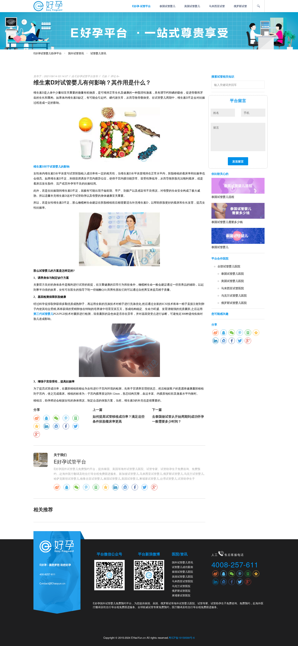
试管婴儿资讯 (98, 53)
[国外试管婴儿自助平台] (47, 6)
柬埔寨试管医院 (181, 595)
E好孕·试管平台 (141, 6)
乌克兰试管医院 (181, 586)
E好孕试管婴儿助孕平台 (47, 53)
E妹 (104, 76)
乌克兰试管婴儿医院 (234, 295)
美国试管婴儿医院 (232, 281)
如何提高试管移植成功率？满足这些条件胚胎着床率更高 (119, 419)
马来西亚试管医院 (232, 288)
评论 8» (114, 76)
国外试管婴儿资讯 (182, 562)
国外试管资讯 (76, 53)
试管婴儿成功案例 (182, 567)
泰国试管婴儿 (167, 6)
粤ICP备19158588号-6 (182, 638)
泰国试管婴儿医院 (232, 273)
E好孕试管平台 (84, 76)
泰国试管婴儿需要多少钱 (227, 222)
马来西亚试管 (217, 6)
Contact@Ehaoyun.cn (52, 583)
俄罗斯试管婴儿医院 (234, 303)
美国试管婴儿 (192, 6)
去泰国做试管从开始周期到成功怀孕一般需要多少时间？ (178, 419)
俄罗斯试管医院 (181, 591)
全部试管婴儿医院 (229, 266)
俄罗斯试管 (240, 6)
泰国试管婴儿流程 (222, 197)
